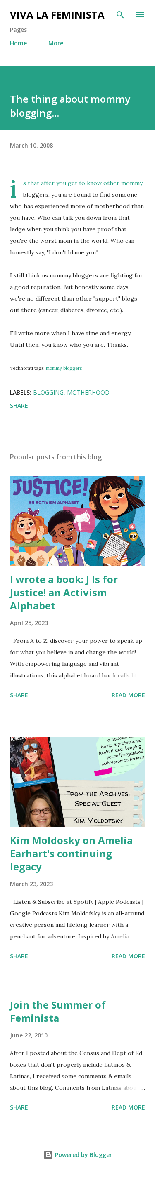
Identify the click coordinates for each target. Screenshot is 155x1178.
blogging (48, 392)
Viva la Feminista (57, 14)
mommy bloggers (64, 368)
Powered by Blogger (82, 1155)
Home (18, 43)
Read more (128, 695)
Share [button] (19, 405)
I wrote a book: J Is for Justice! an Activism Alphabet (64, 592)
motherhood (88, 392)
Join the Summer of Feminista (58, 1011)
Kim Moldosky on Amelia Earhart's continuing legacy (71, 853)
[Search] (120, 15)
